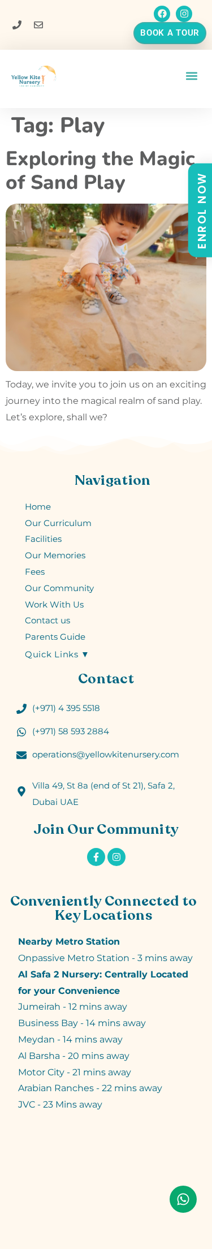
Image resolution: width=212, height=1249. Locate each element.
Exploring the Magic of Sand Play (100, 170)
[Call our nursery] (23, 24)
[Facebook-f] (96, 857)
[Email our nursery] (44, 24)
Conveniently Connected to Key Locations (103, 908)
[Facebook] (162, 14)
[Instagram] (184, 14)
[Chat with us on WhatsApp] (183, 1199)
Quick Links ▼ (57, 654)
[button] (191, 76)
